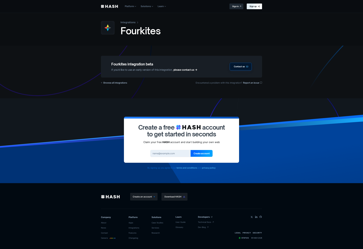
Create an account (142, 196)
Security (257, 233)
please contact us (183, 69)
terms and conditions (187, 168)
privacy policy (209, 168)
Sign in (235, 6)
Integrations (128, 22)
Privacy (247, 233)
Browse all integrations (115, 82)
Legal (238, 233)
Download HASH (172, 196)
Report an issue (251, 82)
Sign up (253, 6)
